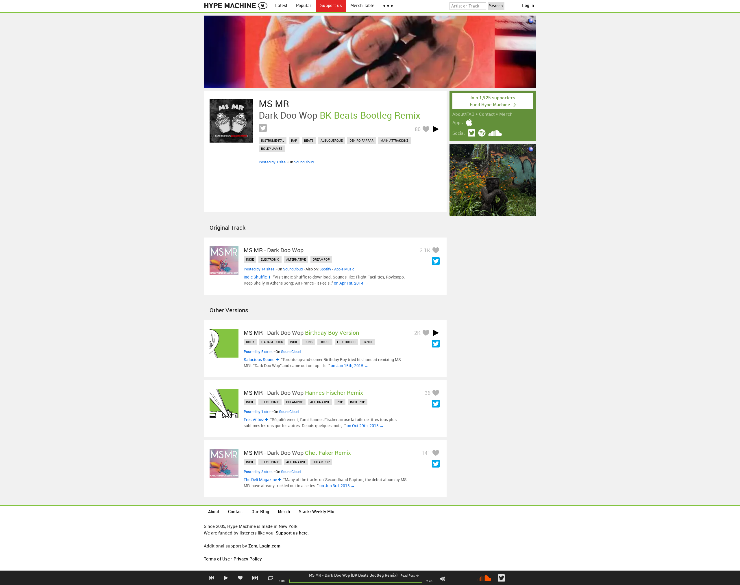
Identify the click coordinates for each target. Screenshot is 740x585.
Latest (281, 6)
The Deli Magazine (260, 479)
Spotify (325, 269)
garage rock (272, 342)
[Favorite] (426, 129)
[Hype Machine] (237, 6)
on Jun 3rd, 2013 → (337, 485)
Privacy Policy (248, 559)
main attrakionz (394, 140)
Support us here (292, 533)
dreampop (321, 259)
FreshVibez (254, 419)
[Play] (436, 129)
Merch (506, 114)
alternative (296, 259)
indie (250, 259)
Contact (487, 114)
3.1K (425, 250)
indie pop (357, 402)
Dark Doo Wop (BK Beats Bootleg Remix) (361, 575)
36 (427, 392)
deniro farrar (361, 140)
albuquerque (332, 140)
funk (309, 342)
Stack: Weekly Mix (316, 512)
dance (367, 342)
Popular (304, 6)
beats (309, 140)
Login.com (269, 546)
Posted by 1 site (272, 162)
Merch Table (362, 6)
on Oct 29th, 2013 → (365, 425)
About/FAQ (463, 114)
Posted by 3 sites (258, 471)
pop (340, 402)
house (325, 342)
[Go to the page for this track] (231, 121)
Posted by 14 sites (259, 269)
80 (418, 129)
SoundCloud (304, 162)
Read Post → (409, 575)
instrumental (272, 140)
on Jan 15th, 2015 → (349, 365)
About (213, 512)
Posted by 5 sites (258, 351)
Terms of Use (217, 559)
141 (426, 452)
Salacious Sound (259, 359)
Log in (528, 6)
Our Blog (260, 512)
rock (250, 342)
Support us (331, 6)
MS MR (315, 575)
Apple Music (344, 269)
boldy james (271, 148)
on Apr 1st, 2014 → (351, 283)
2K (417, 332)
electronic (270, 259)
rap (294, 140)
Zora (252, 546)
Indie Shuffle (255, 277)
